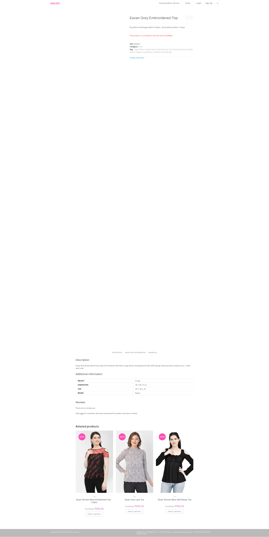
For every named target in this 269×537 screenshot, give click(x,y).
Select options (94, 514)
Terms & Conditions (202, 532)
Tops (141, 46)
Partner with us (152, 532)
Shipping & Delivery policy (183, 532)
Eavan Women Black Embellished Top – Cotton (94, 501)
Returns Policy (165, 532)
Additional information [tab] (135, 352)
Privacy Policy (142, 534)
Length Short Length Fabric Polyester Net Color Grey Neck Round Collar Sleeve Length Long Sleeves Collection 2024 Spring (161, 50)
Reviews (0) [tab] (152, 352)
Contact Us (141, 532)
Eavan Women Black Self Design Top (174, 500)
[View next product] (191, 17)
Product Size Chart (137, 58)
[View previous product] (187, 17)
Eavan (137, 393)
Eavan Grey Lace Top (134, 500)
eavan (55, 3)
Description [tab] (117, 352)
